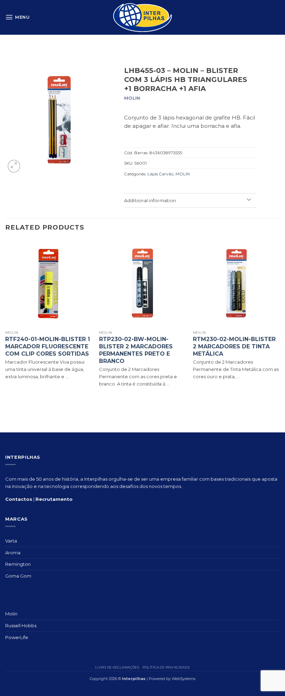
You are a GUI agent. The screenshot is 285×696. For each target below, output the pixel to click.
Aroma (13, 552)
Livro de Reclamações (117, 667)
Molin (11, 613)
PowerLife (16, 637)
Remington (18, 564)
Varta (11, 541)
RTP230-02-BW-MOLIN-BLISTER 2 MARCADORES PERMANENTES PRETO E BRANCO (136, 350)
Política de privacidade (166, 667)
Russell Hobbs (20, 625)
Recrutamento (54, 499)
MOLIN (183, 173)
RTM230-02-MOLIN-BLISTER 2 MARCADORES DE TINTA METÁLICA (234, 346)
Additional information (150, 200)
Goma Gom (18, 576)
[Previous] (5, 319)
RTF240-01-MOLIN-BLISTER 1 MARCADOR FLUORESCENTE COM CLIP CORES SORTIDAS (47, 346)
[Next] (279, 319)
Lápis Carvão (160, 173)
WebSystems (183, 678)
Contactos (18, 499)
